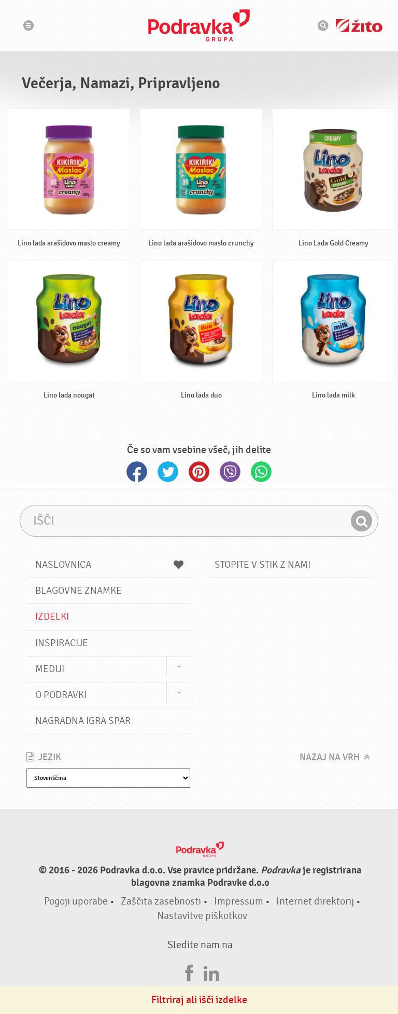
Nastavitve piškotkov (202, 916)
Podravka (199, 25)
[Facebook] (189, 972)
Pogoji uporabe (76, 901)
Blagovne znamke (78, 590)
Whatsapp (261, 471)
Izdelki (52, 616)
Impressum (238, 901)
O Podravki (61, 695)
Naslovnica (63, 564)
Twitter (168, 471)
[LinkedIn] (211, 972)
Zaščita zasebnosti (161, 901)
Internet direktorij (315, 901)
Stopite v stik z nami (262, 564)
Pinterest (199, 471)
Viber (230, 471)
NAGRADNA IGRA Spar (83, 721)
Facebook (136, 471)
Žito (359, 25)
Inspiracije (61, 643)
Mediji (49, 669)
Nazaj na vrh (330, 757)
